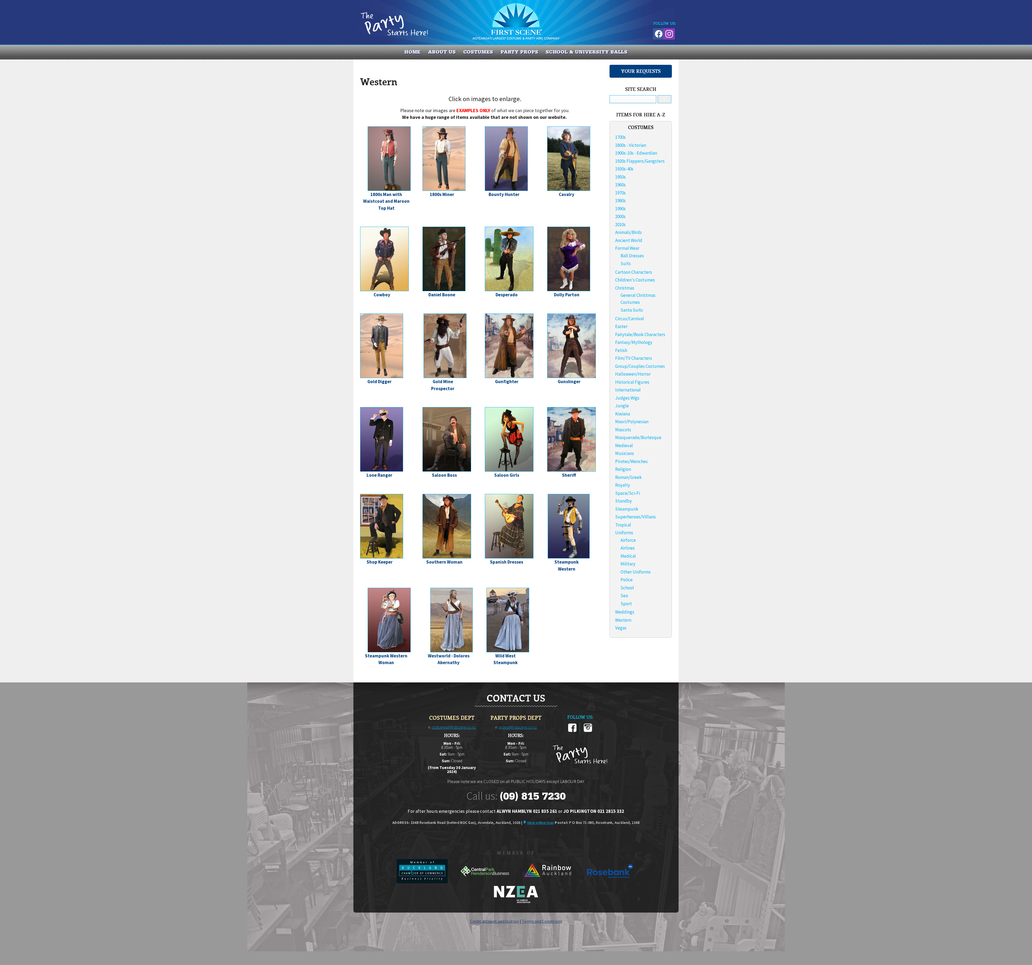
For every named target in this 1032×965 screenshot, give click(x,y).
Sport (626, 604)
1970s (620, 193)
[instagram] (588, 731)
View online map (540, 822)
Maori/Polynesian (631, 422)
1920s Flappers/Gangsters (640, 161)
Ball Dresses (632, 256)
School (627, 588)
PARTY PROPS (519, 52)
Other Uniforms (636, 572)
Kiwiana (622, 414)
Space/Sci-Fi (627, 493)
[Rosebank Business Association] (610, 881)
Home (412, 52)
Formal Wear (627, 248)
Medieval (624, 445)
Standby (623, 501)
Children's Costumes (635, 280)
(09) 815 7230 (533, 796)
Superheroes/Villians (635, 517)
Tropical (623, 525)
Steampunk (626, 509)
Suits (626, 263)
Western (623, 620)
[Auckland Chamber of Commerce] (422, 881)
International (628, 390)
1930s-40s (624, 169)
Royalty (622, 485)
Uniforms (624, 533)
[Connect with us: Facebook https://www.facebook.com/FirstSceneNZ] (658, 33)
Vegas (620, 628)
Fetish (621, 350)
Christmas (624, 288)
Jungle (622, 406)
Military (628, 564)
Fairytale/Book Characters (640, 334)
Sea (624, 596)
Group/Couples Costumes (640, 366)
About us (442, 52)
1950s (620, 177)
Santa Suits (632, 310)
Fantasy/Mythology (633, 342)
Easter (621, 326)
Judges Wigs (627, 398)
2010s (620, 224)
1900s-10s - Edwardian (636, 153)
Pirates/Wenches (631, 461)
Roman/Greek (628, 477)
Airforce (628, 540)
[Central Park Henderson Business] (485, 881)
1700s (620, 137)
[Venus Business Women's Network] (516, 902)
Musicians (624, 453)
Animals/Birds (628, 232)
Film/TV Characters (633, 358)
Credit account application (494, 921)
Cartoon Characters (633, 272)
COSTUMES (478, 52)
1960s (620, 185)
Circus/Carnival (629, 319)
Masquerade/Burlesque (638, 437)
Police (627, 580)
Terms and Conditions (542, 921)
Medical (628, 556)
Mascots (623, 430)
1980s (620, 201)
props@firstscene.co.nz (518, 727)
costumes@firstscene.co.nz (454, 727)
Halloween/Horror (633, 374)
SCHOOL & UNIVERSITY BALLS (587, 52)
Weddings (624, 612)
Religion (623, 469)
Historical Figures (632, 382)
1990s (620, 209)
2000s (620, 216)
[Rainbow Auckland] (548, 881)
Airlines (628, 548)
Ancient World (628, 240)
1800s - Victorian (630, 145)
